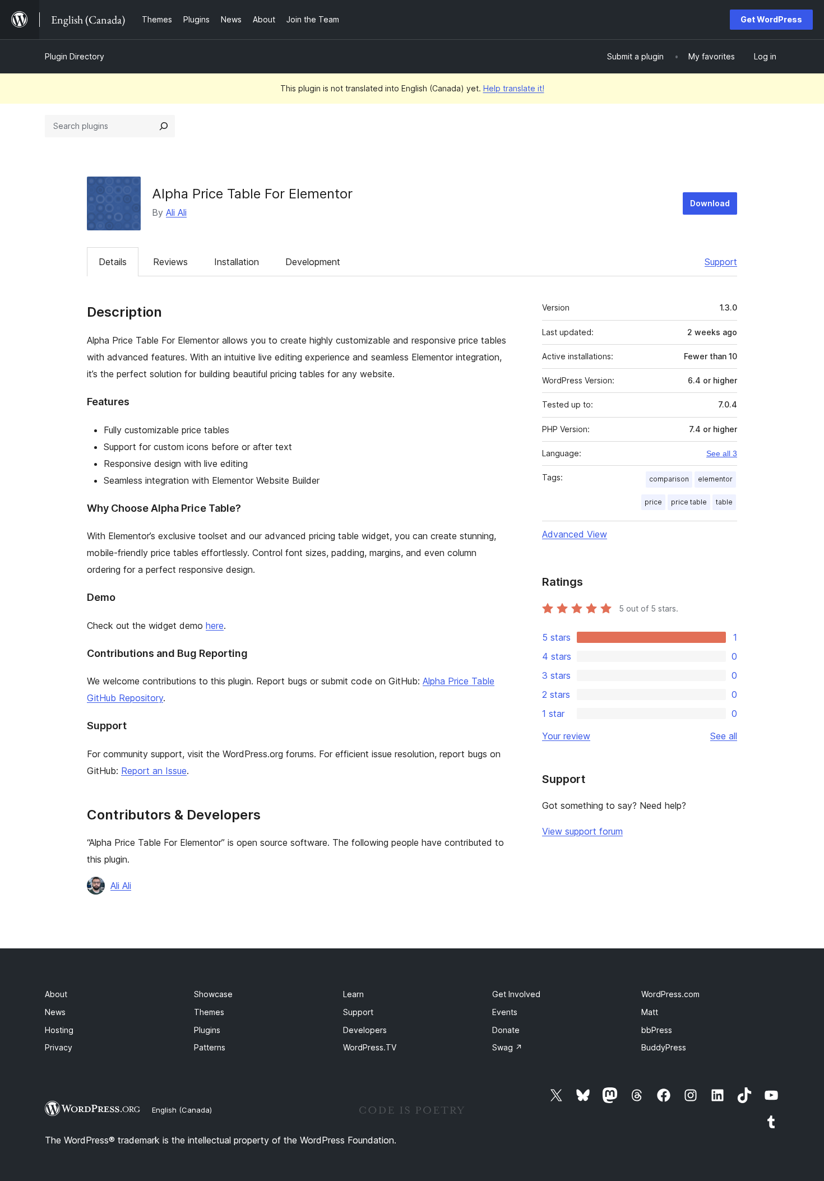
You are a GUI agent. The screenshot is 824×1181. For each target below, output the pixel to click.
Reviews (170, 261)
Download (710, 203)
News (55, 1012)
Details (113, 261)
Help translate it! (513, 88)
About (56, 994)
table (724, 502)
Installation (236, 261)
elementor (715, 479)
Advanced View (574, 534)
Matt (649, 1012)
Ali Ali (176, 212)
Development (312, 261)
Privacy (58, 1047)
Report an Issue (154, 770)
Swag (507, 1047)
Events (504, 1012)
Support (721, 261)
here (215, 625)
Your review (566, 736)
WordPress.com (670, 994)
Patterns (209, 1047)
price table (689, 502)
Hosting (59, 1030)
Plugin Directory (74, 56)
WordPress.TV (369, 1047)
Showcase (213, 994)
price (653, 502)
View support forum (582, 831)
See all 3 (721, 453)
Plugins (207, 1030)
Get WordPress (771, 19)
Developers (365, 1030)
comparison (669, 479)
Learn (353, 994)
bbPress (656, 1030)
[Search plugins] (163, 126)
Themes (209, 1012)
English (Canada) (182, 1109)
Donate (506, 1030)
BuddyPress (663, 1047)
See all (723, 736)
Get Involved (516, 994)
